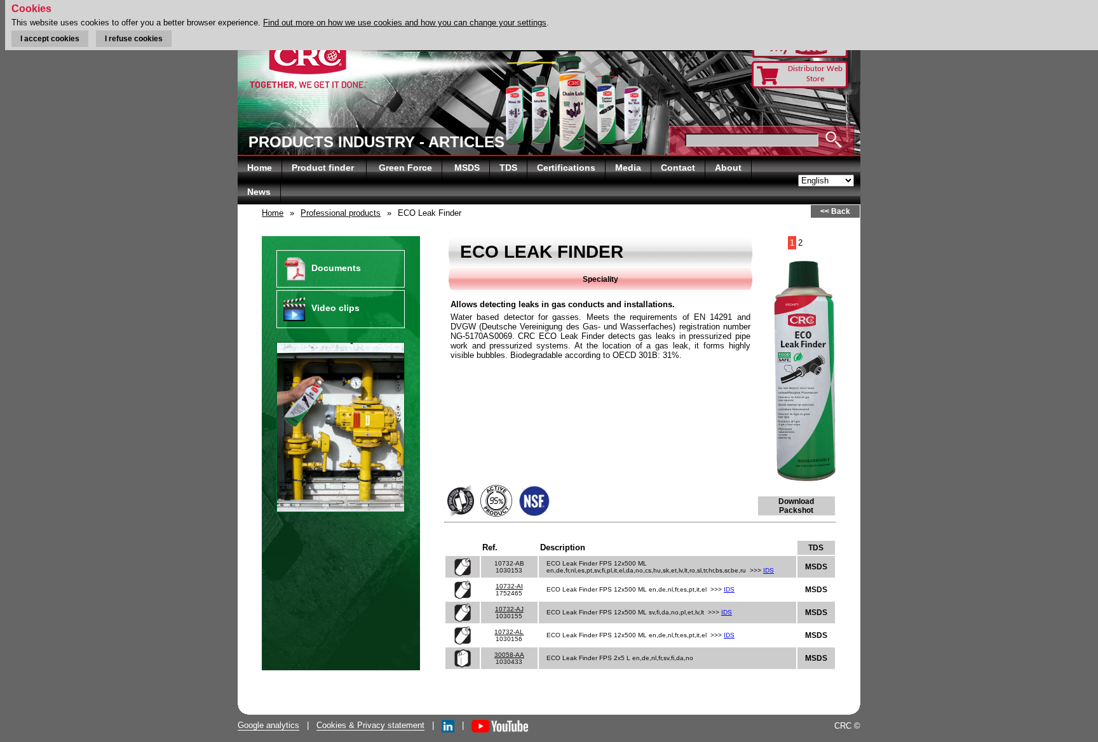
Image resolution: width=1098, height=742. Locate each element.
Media (628, 167)
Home (259, 167)
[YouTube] (499, 725)
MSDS (467, 167)
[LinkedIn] (448, 725)
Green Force (405, 167)
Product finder (324, 167)
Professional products (341, 213)
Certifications (566, 167)
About (728, 167)
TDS (508, 167)
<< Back (835, 211)
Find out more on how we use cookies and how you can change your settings (404, 22)
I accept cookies (49, 38)
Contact (678, 167)
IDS (768, 570)
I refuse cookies (134, 38)
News (259, 192)
